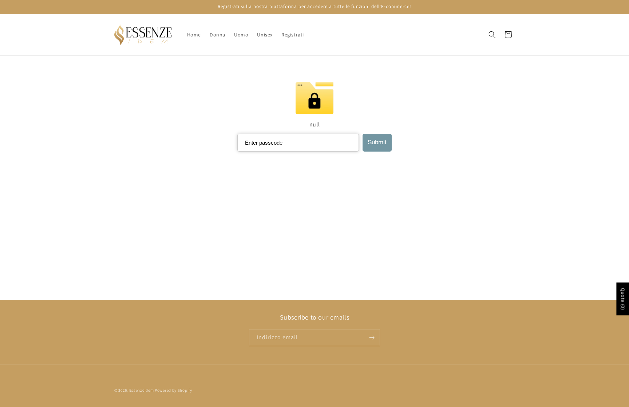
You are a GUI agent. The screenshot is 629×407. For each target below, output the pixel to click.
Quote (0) (623, 299)
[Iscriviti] (372, 337)
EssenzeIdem (141, 390)
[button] (492, 35)
